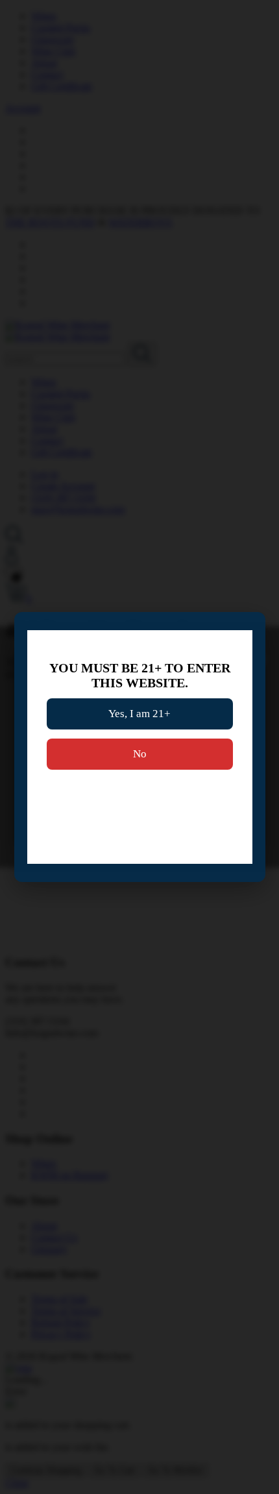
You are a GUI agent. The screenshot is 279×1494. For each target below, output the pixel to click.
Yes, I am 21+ (139, 713)
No (140, 754)
